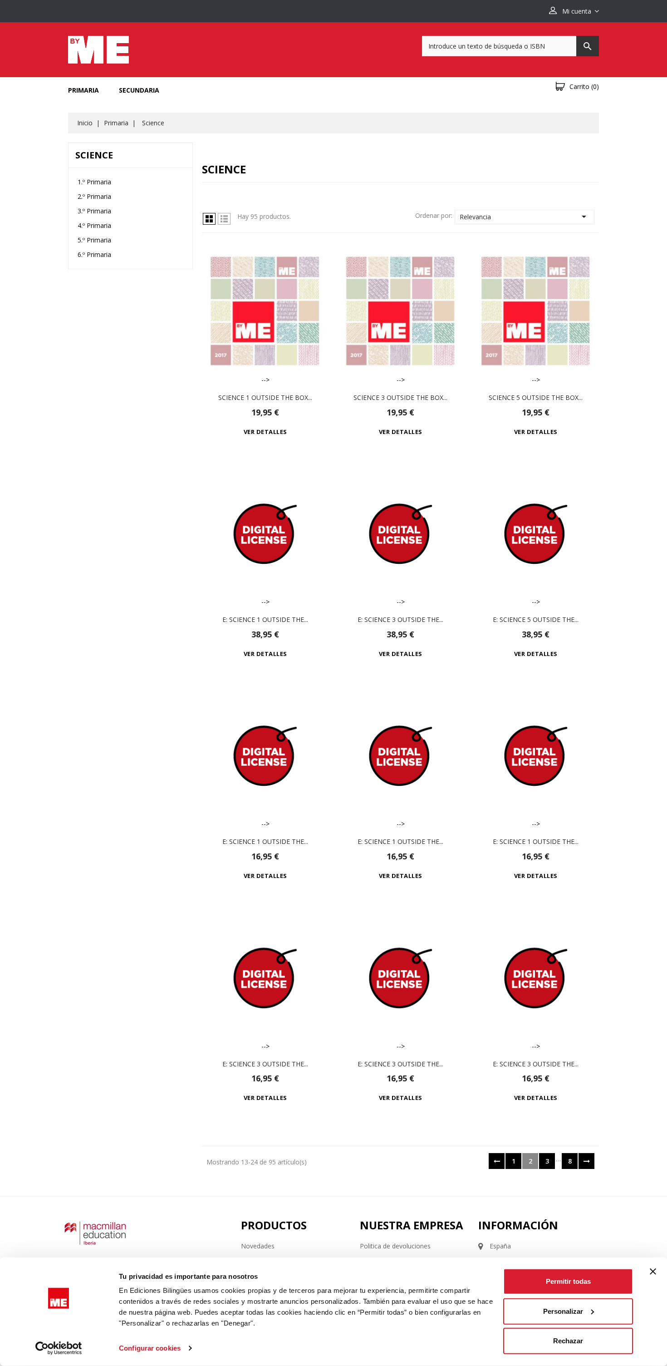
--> (265, 379)
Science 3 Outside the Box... (400, 397)
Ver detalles (265, 432)
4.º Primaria (94, 225)
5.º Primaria (94, 240)
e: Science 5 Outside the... (536, 619)
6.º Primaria (94, 254)
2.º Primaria (94, 196)
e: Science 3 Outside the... (400, 619)
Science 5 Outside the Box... (536, 397)
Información (518, 1225)
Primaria (83, 90)
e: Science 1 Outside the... (265, 619)
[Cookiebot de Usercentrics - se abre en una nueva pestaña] (58, 1348)
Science (94, 155)
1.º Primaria (94, 182)
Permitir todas (568, 1281)
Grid (209, 218)
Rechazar (568, 1341)
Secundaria (139, 90)
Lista (224, 218)
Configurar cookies (150, 1348)
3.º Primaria (94, 211)
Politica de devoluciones (395, 1246)
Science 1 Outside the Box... (265, 397)
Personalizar (563, 1311)
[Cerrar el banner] (653, 1271)
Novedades (258, 1246)
